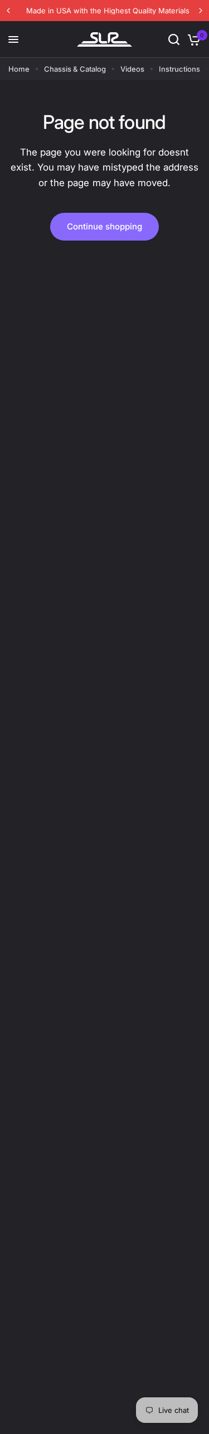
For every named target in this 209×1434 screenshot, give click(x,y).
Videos (132, 68)
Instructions (179, 68)
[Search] (173, 39)
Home (19, 68)
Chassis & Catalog (75, 68)
